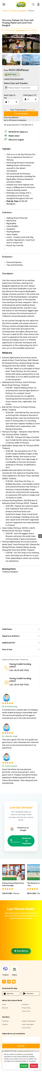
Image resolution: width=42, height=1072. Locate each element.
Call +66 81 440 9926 (19, 670)
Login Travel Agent (28, 1024)
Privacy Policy (26, 1008)
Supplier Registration (29, 1021)
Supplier (5, 1024)
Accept (24, 1066)
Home (5, 11)
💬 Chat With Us (21, 951)
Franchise (5, 1021)
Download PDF (30, 30)
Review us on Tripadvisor (27, 840)
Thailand (13, 11)
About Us (5, 1008)
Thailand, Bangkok (10, 30)
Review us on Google (23, 829)
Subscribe (21, 1046)
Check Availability (21, 114)
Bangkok (22, 11)
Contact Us (25, 1004)
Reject (34, 1066)
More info (31, 110)
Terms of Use (26, 1011)
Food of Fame (26, 1028)
